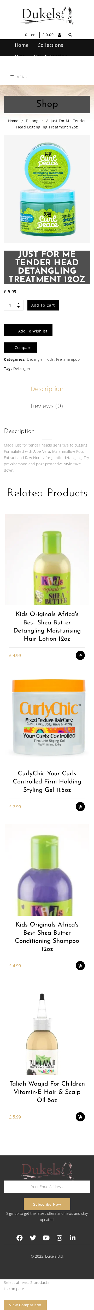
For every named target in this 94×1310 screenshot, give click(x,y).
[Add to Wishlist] (82, 583)
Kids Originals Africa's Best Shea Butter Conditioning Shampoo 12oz (47, 937)
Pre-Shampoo (68, 359)
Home (13, 120)
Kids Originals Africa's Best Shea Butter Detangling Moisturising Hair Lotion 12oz (47, 626)
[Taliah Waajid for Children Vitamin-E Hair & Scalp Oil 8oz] (47, 1029)
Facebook (19, 1238)
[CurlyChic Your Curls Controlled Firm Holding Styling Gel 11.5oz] (47, 719)
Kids (50, 359)
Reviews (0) (47, 405)
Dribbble (59, 1238)
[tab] (47, 388)
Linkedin (73, 1238)
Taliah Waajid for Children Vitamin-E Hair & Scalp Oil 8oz (47, 1092)
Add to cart (43, 305)
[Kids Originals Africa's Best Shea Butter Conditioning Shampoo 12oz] (47, 870)
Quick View (82, 602)
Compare (82, 592)
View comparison (25, 1304)
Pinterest (46, 1238)
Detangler (34, 120)
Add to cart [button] (82, 574)
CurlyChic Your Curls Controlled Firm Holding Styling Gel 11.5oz (47, 782)
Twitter (33, 1238)
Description (47, 388)
